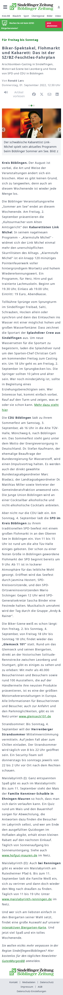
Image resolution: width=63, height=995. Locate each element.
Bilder (49, 15)
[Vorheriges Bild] (3, 129)
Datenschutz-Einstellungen (31, 991)
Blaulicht (17, 15)
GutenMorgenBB (13, 961)
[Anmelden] (59, 7)
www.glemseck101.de (35, 716)
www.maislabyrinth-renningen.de (27, 899)
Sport (26, 15)
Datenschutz (47, 982)
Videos (58, 15)
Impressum (27, 986)
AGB (40, 986)
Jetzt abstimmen (52, 24)
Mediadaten (28, 982)
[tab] (29, 105)
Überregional (38, 15)
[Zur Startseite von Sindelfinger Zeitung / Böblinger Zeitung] (31, 7)
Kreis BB (6, 15)
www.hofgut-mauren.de (19, 855)
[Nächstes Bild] (59, 129)
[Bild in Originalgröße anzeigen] (31, 123)
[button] (5, 7)
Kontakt (13, 982)
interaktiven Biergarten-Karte (24, 927)
